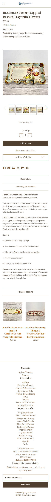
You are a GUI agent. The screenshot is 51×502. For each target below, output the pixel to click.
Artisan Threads (26, 372)
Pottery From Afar (25, 405)
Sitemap (25, 375)
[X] (18, 168)
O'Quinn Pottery (25, 433)
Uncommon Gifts (25, 391)
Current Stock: (25, 122)
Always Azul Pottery (25, 418)
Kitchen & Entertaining (25, 394)
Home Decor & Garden (25, 402)
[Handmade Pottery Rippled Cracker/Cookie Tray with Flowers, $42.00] (12, 311)
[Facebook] (4, 168)
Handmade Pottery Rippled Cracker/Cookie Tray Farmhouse (35, 332)
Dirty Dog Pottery (25, 413)
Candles (25, 400)
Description (26, 179)
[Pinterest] (27, 168)
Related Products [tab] (25, 292)
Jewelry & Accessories (25, 388)
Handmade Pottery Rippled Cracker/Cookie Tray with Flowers (13, 332)
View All (25, 441)
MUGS (25, 397)
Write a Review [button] (10, 25)
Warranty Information (25, 186)
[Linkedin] (22, 168)
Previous (5, 108)
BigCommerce (30, 493)
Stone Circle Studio (25, 421)
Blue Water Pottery (25, 438)
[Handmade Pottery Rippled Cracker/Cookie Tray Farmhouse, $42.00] (35, 311)
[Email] (8, 168)
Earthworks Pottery (25, 427)
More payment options (25, 150)
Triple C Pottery (25, 436)
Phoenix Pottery (25, 430)
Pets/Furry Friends (25, 385)
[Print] (13, 168)
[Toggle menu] (3, 4)
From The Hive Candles (25, 415)
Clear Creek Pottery (25, 424)
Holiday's (25, 382)
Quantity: (25, 130)
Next (46, 108)
